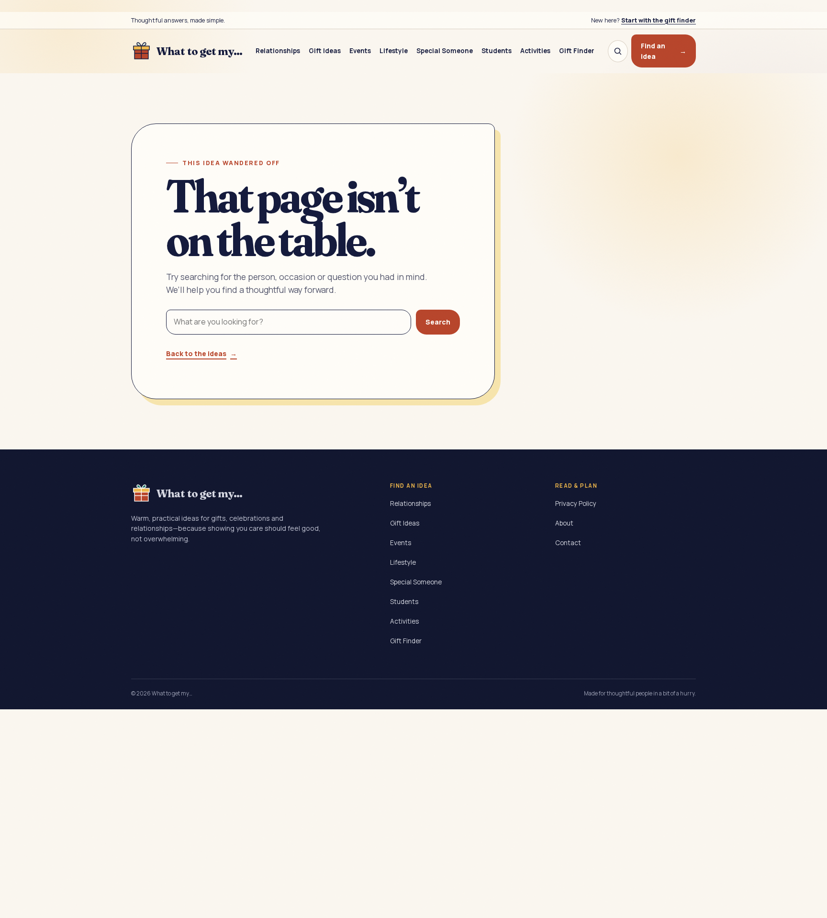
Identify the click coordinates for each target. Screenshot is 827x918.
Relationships (278, 50)
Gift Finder (576, 50)
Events (360, 50)
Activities (535, 50)
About (564, 523)
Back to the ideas (201, 353)
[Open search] (618, 51)
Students (496, 50)
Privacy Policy (575, 503)
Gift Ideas (325, 50)
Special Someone (444, 50)
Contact (568, 542)
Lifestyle (394, 50)
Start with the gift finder (658, 20)
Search (437, 321)
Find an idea (663, 51)
